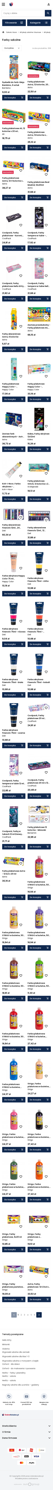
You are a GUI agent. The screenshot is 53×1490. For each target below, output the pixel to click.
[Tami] (11, 4)
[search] (48, 13)
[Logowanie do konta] (48, 4)
